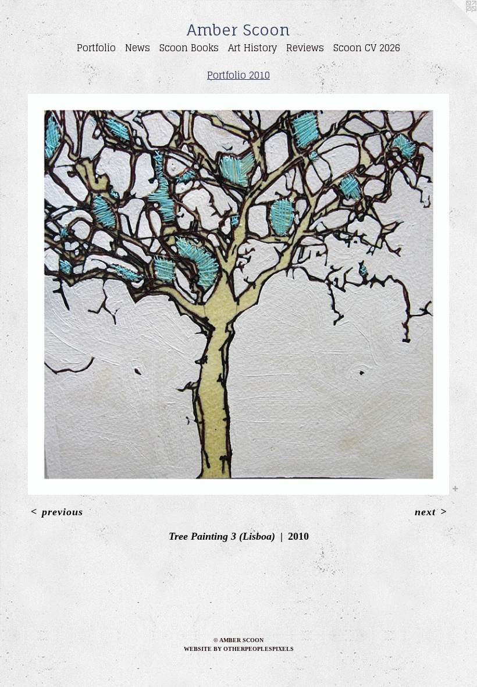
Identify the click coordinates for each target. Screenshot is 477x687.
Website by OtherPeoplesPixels (239, 649)
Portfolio (96, 48)
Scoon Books (189, 48)
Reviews (305, 48)
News (137, 48)
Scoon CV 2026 (366, 48)
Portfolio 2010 (238, 75)
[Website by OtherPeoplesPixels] (453, 23)
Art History (252, 48)
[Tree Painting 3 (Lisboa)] (238, 294)
